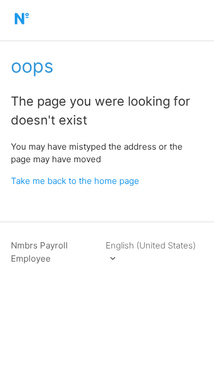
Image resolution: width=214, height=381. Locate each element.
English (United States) (151, 245)
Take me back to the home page (75, 180)
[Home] (21, 26)
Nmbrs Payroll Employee (39, 252)
